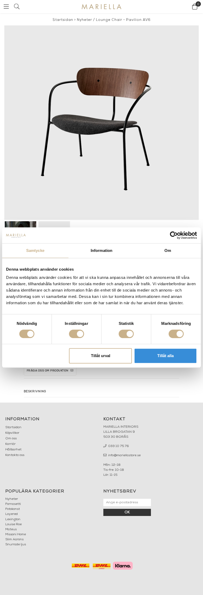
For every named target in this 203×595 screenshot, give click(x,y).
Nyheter (84, 20)
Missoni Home (15, 534)
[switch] (76, 334)
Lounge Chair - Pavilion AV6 (123, 20)
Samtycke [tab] (35, 250)
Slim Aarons (14, 539)
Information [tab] (101, 250)
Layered (11, 514)
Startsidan (63, 20)
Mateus (11, 529)
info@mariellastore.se (124, 455)
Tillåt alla (165, 355)
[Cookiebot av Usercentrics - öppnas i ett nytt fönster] (174, 235)
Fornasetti (13, 504)
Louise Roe (13, 524)
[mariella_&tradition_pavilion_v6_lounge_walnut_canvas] (101, 122)
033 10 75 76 (118, 446)
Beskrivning (35, 391)
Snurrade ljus (15, 544)
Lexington (12, 519)
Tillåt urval (100, 355)
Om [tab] (167, 250)
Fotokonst (12, 509)
